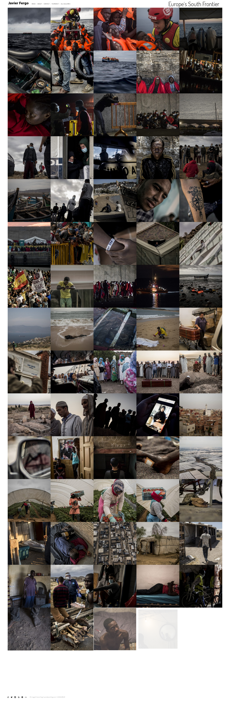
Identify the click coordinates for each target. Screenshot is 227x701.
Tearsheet (55, 4)
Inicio (33, 4)
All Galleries (65, 4)
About (39, 4)
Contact (47, 4)
